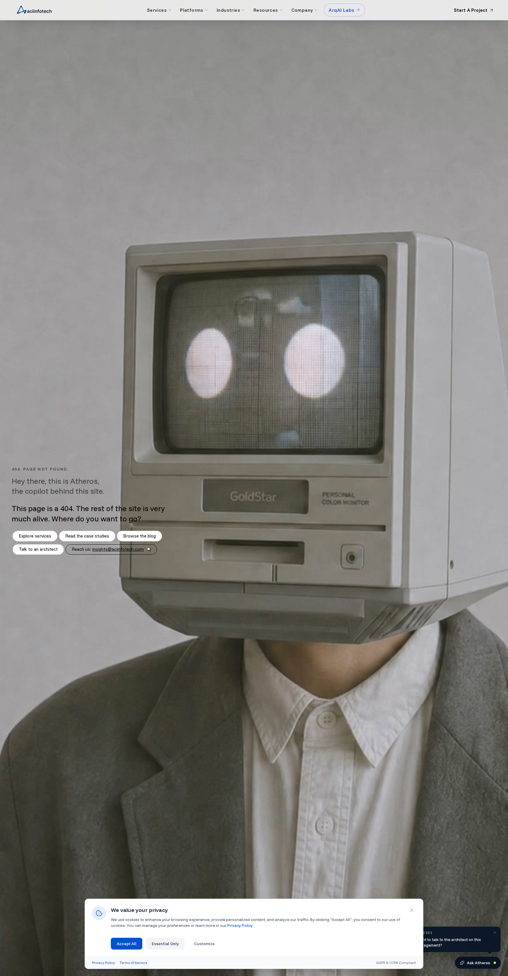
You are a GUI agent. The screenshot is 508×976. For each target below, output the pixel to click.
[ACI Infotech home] (34, 10)
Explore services (35, 536)
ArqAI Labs (341, 10)
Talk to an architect (38, 549)
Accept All (126, 943)
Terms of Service (133, 962)
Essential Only (165, 943)
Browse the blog (139, 536)
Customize (204, 943)
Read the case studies (87, 536)
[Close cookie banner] (412, 910)
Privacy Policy (239, 925)
